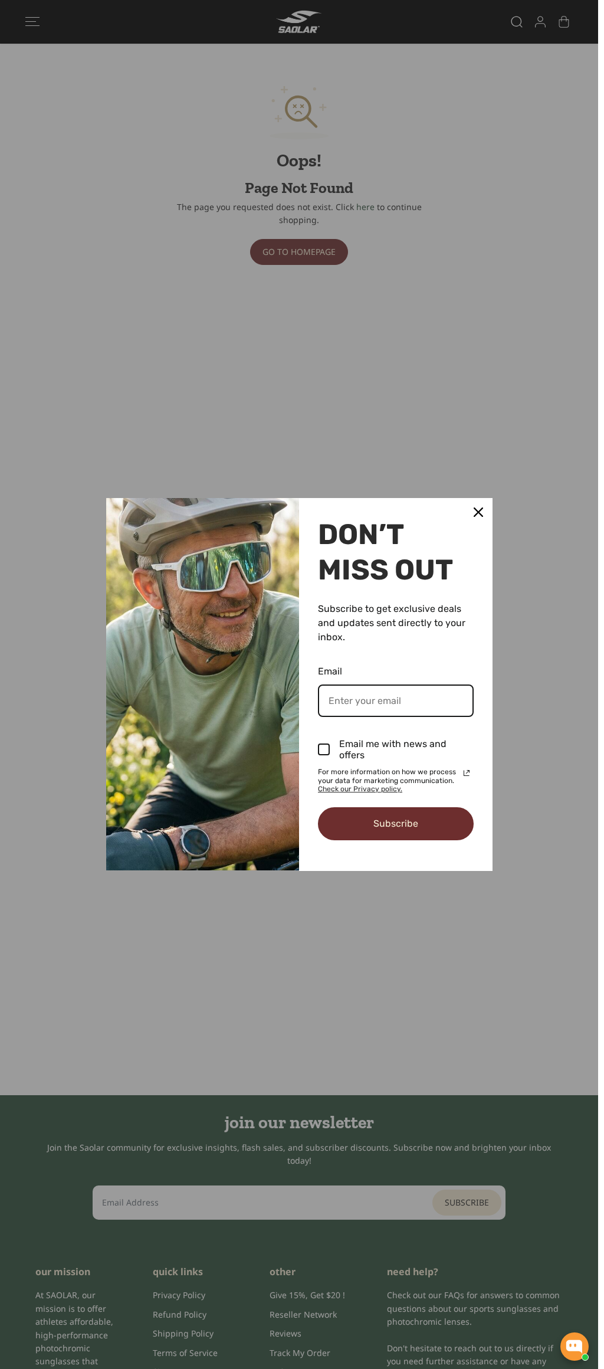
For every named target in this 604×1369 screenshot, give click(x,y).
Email (330, 671)
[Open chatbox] (574, 1346)
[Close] (478, 512)
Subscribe (395, 823)
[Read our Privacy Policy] (466, 773)
